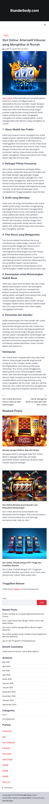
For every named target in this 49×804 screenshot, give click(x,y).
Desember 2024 (9, 692)
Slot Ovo (6, 782)
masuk (16, 589)
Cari (4, 598)
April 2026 (6, 666)
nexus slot (7, 731)
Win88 (5, 765)
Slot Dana (6, 753)
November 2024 (9, 696)
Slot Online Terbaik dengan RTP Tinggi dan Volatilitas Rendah (21, 564)
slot (4, 736)
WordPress (7, 800)
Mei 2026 (6, 662)
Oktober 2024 (8, 700)
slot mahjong (8, 742)
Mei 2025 (6, 670)
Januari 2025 (7, 687)
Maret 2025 (7, 679)
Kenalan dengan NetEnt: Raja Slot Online (20, 450)
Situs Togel (7, 759)
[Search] (45, 24)
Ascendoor (26, 798)
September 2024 (9, 704)
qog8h (6, 49)
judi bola (6, 748)
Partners (8, 787)
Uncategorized (8, 719)
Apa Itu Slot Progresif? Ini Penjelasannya (18, 641)
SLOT (6, 35)
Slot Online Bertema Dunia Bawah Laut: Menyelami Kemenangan (20, 506)
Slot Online (7, 98)
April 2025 (6, 675)
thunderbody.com (24, 10)
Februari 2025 (7, 683)
